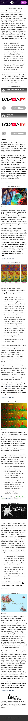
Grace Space (7, 386)
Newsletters (22, 716)
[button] (2, 2)
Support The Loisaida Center (10, 716)
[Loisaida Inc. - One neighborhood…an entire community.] (12, 2)
